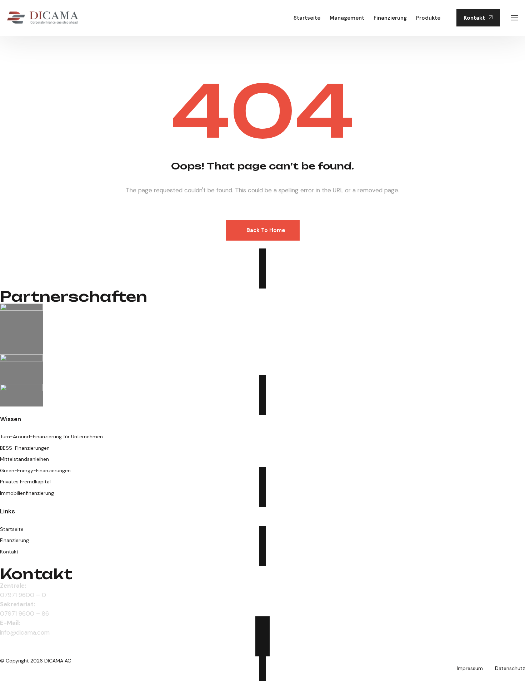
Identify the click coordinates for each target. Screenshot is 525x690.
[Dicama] (43, 18)
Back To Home (265, 230)
